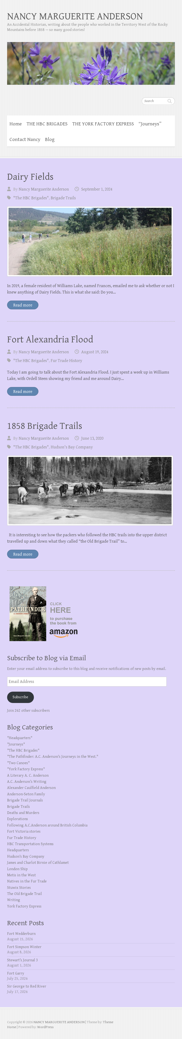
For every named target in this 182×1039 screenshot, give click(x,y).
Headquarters (18, 850)
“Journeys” (150, 124)
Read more (22, 305)
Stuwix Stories (19, 888)
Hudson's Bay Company (72, 447)
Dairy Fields (30, 176)
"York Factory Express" (26, 769)
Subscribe (20, 697)
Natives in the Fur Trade (27, 881)
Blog (50, 139)
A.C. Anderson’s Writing (26, 781)
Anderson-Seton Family (26, 794)
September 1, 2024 (96, 189)
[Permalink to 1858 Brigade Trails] (90, 491)
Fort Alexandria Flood (50, 339)
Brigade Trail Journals (25, 800)
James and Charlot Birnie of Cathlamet (38, 862)
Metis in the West (21, 875)
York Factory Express (24, 906)
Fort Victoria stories (24, 831)
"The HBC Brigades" (31, 198)
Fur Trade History (66, 360)
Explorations (17, 819)
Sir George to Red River (26, 986)
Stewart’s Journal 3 (22, 960)
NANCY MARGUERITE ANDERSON (75, 16)
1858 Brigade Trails (44, 426)
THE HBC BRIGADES (47, 124)
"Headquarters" (19, 738)
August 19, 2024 (94, 351)
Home (15, 124)
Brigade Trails (63, 198)
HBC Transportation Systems (30, 844)
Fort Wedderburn (21, 934)
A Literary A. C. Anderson (28, 775)
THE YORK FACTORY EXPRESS (103, 124)
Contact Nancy (24, 139)
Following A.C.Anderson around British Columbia (47, 825)
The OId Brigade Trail (24, 894)
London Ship (17, 869)
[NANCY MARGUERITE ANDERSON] (91, 60)
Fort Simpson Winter (24, 947)
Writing (13, 900)
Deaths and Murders (23, 813)
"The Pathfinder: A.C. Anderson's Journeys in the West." (52, 756)
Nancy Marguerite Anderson (44, 189)
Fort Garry (15, 973)
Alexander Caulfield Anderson (31, 788)
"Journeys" (16, 744)
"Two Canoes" (18, 763)
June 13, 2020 (92, 438)
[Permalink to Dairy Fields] (90, 241)
